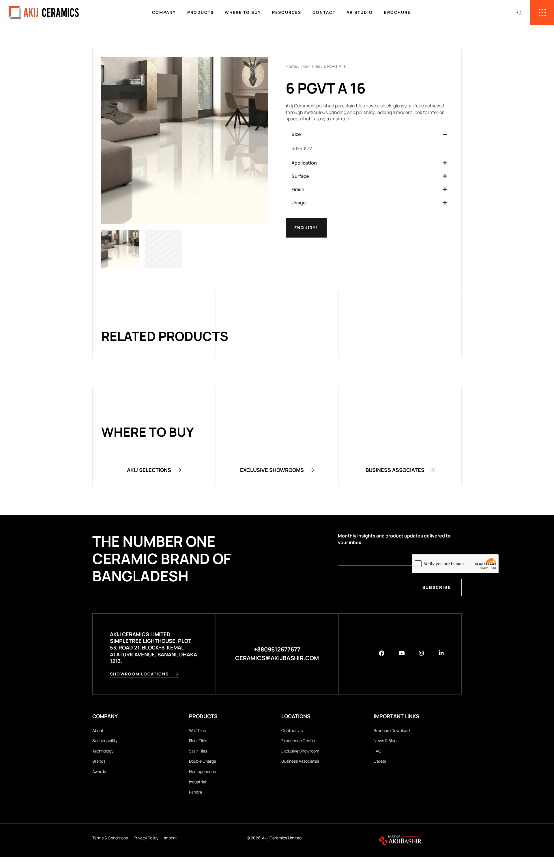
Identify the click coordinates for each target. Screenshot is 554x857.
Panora (195, 792)
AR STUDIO (360, 12)
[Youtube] (401, 653)
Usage (298, 202)
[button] (369, 134)
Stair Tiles (198, 751)
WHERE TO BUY (243, 12)
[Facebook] (381, 653)
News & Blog (385, 740)
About (98, 730)
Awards (99, 771)
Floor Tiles (310, 66)
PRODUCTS (200, 12)
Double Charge (202, 761)
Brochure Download (392, 730)
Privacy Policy (146, 838)
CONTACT (324, 12)
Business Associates (300, 761)
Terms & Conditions (110, 838)
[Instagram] (421, 653)
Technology (102, 751)
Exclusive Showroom (300, 751)
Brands (98, 761)
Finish (297, 189)
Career (380, 761)
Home (291, 66)
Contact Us (292, 730)
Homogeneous (202, 771)
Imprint (170, 838)
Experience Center (298, 740)
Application (304, 163)
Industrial (197, 782)
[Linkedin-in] (441, 653)
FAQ (377, 751)
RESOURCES (286, 12)
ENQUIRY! (306, 227)
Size (296, 134)
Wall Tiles (197, 730)
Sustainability (104, 740)
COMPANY (164, 12)
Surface (300, 176)
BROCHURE (397, 12)
